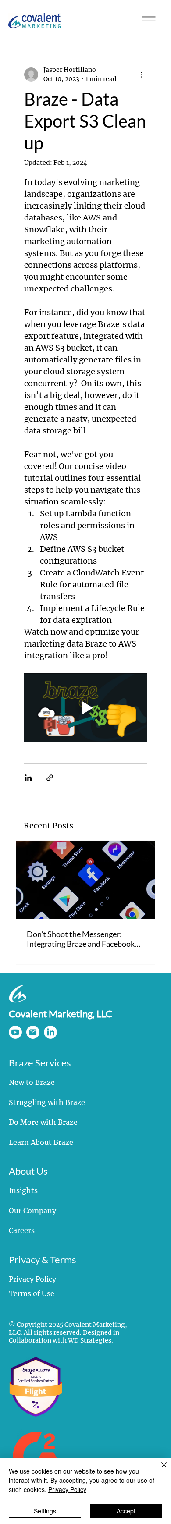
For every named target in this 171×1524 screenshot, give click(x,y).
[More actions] (141, 74)
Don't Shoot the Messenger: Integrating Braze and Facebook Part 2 (81, 939)
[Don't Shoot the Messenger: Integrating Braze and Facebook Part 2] (85, 880)
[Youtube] (15, 1032)
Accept (126, 1510)
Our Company (32, 1210)
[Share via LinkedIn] (28, 778)
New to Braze (32, 1082)
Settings (45, 1510)
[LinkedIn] (50, 1032)
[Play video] (85, 707)
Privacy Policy (32, 1279)
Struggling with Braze (47, 1102)
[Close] (158, 1470)
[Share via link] (50, 778)
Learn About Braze (41, 1142)
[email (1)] (32, 1032)
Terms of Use (31, 1293)
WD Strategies (89, 1340)
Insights (23, 1190)
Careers (22, 1230)
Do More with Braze (43, 1122)
